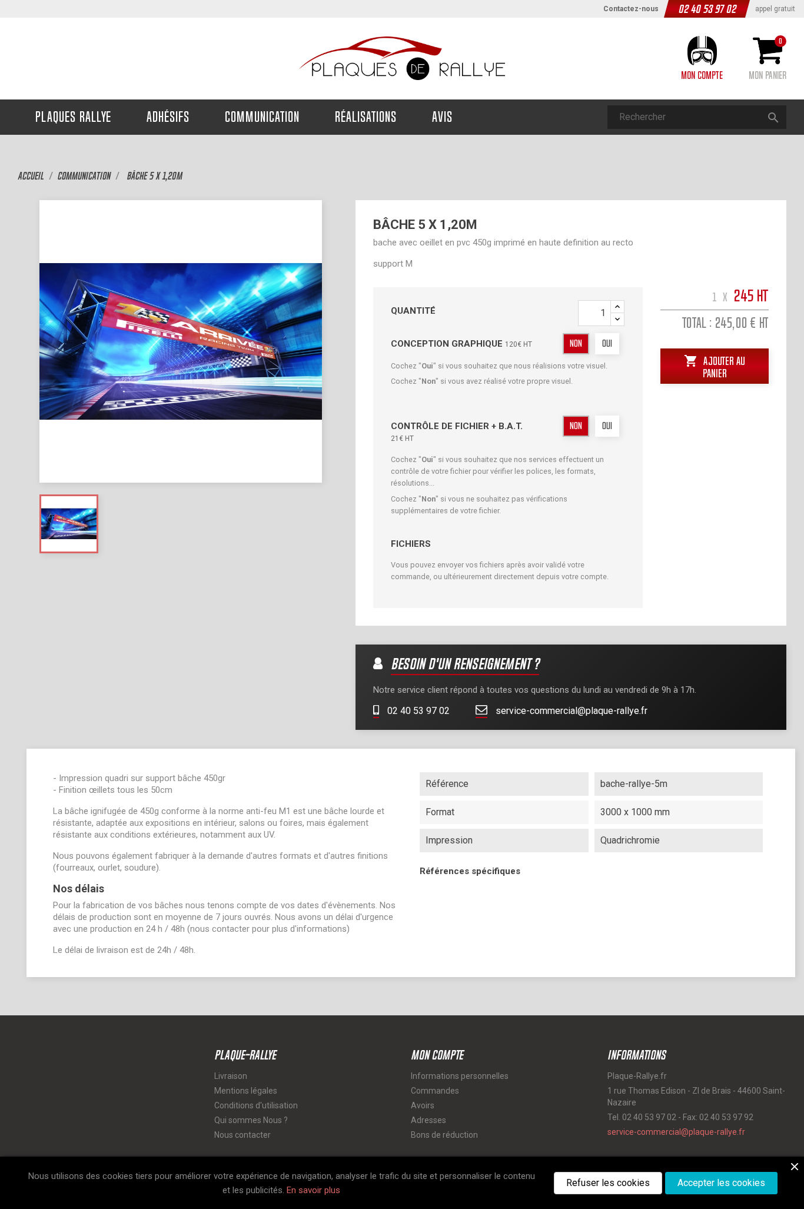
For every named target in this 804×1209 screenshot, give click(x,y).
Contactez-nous (631, 9)
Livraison (230, 1076)
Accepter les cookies (721, 1182)
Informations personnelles (460, 1076)
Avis (442, 116)
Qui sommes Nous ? (251, 1120)
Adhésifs (168, 116)
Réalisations (366, 116)
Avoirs (422, 1105)
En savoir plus (313, 1190)
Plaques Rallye (73, 116)
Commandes (435, 1090)
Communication (262, 116)
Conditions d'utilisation (256, 1105)
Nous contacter (242, 1135)
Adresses (428, 1120)
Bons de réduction (444, 1135)
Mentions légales (245, 1090)
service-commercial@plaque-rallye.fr (570, 710)
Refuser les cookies (608, 1182)
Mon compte (437, 1054)
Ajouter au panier (714, 365)
